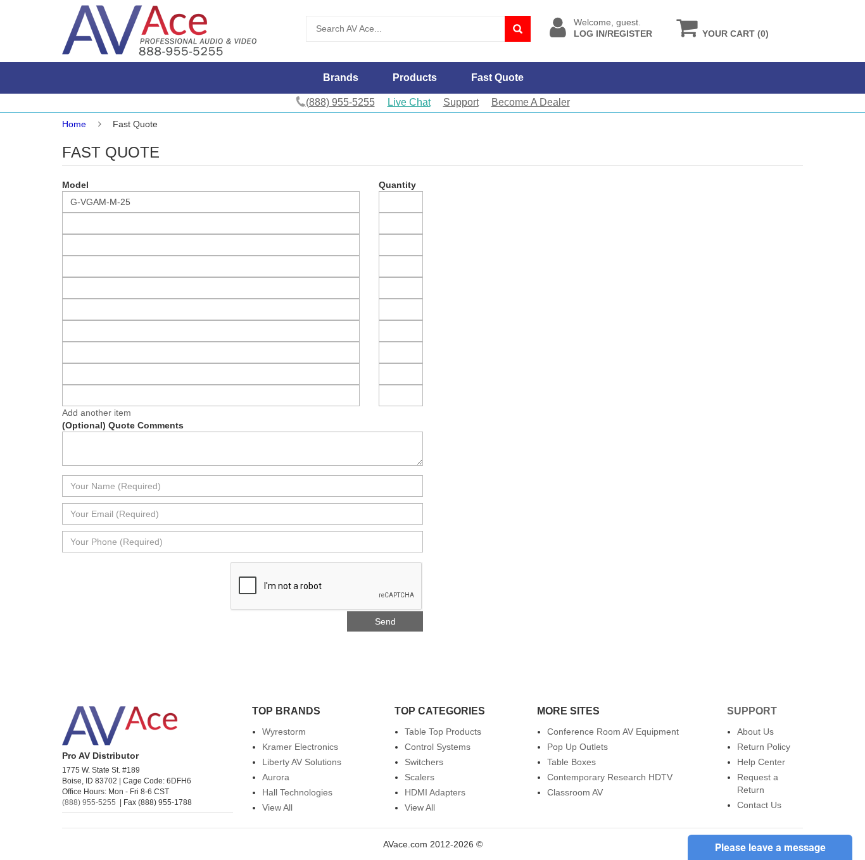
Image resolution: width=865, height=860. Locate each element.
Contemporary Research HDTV (609, 777)
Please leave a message (770, 848)
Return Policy (763, 747)
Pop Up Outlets (577, 747)
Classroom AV (575, 792)
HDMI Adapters (435, 792)
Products (415, 77)
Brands (340, 77)
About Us (755, 731)
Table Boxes (571, 762)
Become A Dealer (530, 102)
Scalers (419, 777)
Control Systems (437, 747)
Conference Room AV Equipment (613, 731)
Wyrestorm (284, 731)
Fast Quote (497, 77)
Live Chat (409, 102)
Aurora (275, 777)
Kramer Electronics (300, 747)
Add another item (96, 413)
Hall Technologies (297, 792)
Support (461, 102)
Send (385, 621)
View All (277, 807)
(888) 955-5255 (89, 802)
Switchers (424, 762)
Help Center (761, 762)
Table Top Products (443, 731)
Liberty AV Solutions (301, 762)
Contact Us (759, 805)
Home (74, 124)
